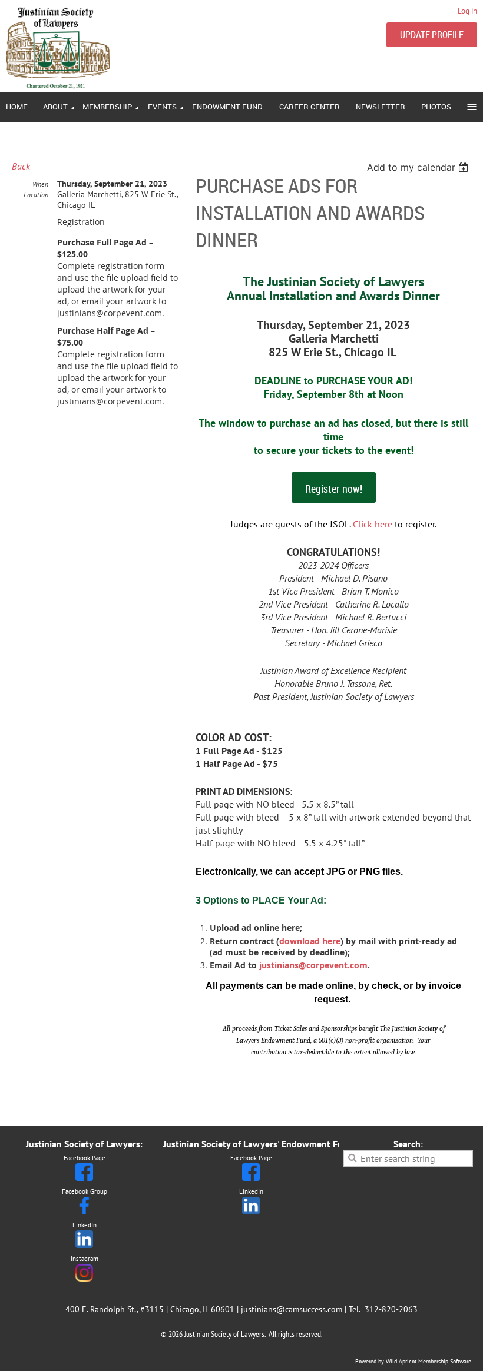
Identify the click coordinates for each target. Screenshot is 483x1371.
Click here (372, 524)
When (40, 184)
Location (36, 194)
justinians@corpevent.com (313, 965)
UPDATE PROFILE (432, 34)
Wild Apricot (401, 1361)
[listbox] (419, 167)
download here (309, 941)
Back (21, 166)
